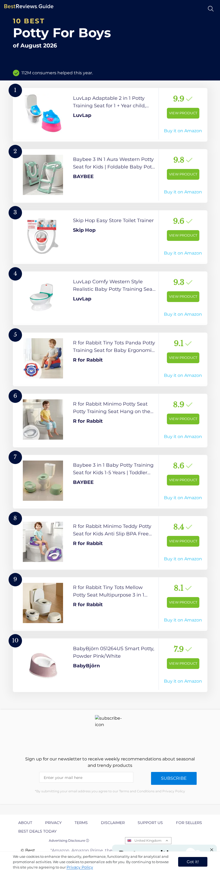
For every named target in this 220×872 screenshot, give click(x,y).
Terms (81, 822)
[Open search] (211, 9)
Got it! (193, 861)
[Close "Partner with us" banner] (212, 850)
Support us (150, 822)
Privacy (53, 822)
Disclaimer (113, 822)
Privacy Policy (80, 867)
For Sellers (189, 822)
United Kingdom (148, 840)
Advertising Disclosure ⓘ (69, 840)
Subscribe (174, 778)
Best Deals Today (37, 831)
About (25, 822)
